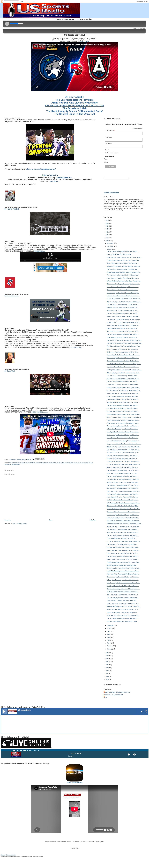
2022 (107, 232)
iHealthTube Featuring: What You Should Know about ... (123, 420)
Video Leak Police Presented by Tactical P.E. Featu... (122, 473)
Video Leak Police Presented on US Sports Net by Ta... (123, 512)
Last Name (108, 143)
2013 (107, 667)
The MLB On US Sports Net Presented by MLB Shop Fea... (124, 343)
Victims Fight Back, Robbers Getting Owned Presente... (123, 355)
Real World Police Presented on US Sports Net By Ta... (123, 331)
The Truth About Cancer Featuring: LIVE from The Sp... (123, 485)
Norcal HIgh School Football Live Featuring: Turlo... (122, 565)
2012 (107, 670)
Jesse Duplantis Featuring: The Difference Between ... (123, 278)
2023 (107, 229)
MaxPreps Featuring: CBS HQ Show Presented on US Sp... (124, 523)
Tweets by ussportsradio (111, 192)
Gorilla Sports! (84, 41)
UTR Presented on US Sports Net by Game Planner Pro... (124, 390)
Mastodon (3, 854)
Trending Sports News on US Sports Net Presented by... (123, 260)
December (110, 243)
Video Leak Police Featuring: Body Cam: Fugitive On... (123, 615)
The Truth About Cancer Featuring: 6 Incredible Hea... (122, 269)
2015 (107, 662)
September (110, 625)
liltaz (105, 697)
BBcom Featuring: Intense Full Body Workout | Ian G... (123, 609)
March (109, 643)
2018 (107, 653)
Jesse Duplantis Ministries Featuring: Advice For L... (122, 497)
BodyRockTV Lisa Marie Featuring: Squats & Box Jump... (124, 266)
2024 (107, 226)
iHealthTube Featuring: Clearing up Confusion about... (122, 328)
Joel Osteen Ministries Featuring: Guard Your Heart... (122, 408)
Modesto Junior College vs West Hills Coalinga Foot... (123, 307)
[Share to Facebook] (42, 459)
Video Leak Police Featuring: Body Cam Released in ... (123, 594)
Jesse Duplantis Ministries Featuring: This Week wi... (122, 438)
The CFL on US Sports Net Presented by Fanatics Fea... (123, 346)
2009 (107, 679)
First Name (108, 137)
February (110, 646)
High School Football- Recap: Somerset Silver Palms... (123, 367)
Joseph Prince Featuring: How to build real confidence (122, 384)
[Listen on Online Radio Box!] (146, 711)
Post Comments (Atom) (20, 523)
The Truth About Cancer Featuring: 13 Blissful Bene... (122, 529)
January (109, 649)
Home (50, 520)
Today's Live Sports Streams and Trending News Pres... (123, 583)
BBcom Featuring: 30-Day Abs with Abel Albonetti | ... (122, 349)
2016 (107, 659)
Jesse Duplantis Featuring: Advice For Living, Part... (122, 600)
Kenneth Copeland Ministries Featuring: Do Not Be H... (123, 361)
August (109, 628)
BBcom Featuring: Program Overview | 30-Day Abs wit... (123, 284)
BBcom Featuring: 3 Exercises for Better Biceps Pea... (123, 393)
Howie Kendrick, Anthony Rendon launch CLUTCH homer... (124, 257)
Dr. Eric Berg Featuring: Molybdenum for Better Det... (122, 352)
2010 (107, 676)
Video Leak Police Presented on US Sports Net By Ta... (123, 491)
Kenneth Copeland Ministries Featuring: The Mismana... (123, 296)
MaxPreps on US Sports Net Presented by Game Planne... (124, 370)
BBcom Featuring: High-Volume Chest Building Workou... (123, 568)
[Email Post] (33, 459)
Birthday (107, 150)
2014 (107, 665)
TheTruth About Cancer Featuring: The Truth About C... (123, 399)
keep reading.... (39, 251)
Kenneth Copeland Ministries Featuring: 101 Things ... (122, 621)
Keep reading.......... (40, 412)
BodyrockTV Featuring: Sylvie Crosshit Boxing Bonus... (123, 589)
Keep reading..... (77, 347)
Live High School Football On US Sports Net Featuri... (123, 586)
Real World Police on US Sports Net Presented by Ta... (123, 452)
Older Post (93, 520)
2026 (107, 220)
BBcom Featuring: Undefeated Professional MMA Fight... (123, 526)
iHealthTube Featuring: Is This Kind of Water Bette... (122, 612)
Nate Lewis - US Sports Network (113, 695)
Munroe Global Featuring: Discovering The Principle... (122, 559)
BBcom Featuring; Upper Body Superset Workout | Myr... (123, 447)
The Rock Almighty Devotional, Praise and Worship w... (123, 275)
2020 (107, 238)
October (109, 249)
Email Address (110, 130)
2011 (107, 673)
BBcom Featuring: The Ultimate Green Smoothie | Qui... (123, 373)
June (108, 634)
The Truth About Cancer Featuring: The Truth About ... (123, 375)
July (108, 631)
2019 (107, 241)
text (106, 162)
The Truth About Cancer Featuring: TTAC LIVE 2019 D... (123, 470)
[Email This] (36, 459)
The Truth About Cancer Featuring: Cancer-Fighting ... (122, 544)
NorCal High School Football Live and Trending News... (123, 482)
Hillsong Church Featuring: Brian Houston (119, 254)
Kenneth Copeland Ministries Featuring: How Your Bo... (123, 518)
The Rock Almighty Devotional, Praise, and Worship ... (123, 251)
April (108, 640)
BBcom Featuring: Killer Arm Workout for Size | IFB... (122, 506)
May (108, 637)
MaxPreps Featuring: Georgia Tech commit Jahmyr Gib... (123, 606)
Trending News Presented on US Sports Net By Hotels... (123, 461)
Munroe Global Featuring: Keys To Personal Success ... (123, 316)
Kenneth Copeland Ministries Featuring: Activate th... (122, 458)
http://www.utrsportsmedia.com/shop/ (41, 169)
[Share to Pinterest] (44, 459)
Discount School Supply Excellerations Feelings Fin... (122, 488)
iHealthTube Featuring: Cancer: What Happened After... (123, 571)
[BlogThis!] (38, 459)
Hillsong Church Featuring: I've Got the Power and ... (122, 429)
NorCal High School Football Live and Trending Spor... (122, 500)
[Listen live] (4, 711)
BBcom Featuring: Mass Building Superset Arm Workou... (124, 417)
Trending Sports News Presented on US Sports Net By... (123, 387)
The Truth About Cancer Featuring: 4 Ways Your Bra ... (123, 304)
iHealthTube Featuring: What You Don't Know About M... (123, 509)
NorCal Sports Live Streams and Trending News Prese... (123, 520)
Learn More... (54, 181)
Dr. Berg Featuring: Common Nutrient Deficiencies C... (123, 592)
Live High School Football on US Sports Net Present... (123, 411)
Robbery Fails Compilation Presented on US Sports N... (123, 402)
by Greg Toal (9, 371)
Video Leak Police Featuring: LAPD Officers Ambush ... (123, 574)
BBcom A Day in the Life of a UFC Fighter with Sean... (123, 467)
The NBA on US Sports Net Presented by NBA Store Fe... (124, 319)
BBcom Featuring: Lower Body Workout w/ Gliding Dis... (123, 550)
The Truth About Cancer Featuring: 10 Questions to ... (122, 287)
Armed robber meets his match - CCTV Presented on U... (123, 272)
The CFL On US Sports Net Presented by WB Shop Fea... (124, 364)
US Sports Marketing (11, 854)
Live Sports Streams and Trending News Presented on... (123, 441)
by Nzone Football (11, 209)
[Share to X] (40, 459)
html (106, 159)
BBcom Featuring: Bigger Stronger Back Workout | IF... (123, 325)
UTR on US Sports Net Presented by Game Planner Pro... (124, 281)
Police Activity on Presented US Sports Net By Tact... (123, 553)
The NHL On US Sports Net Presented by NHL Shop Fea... (124, 340)
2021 (107, 235)
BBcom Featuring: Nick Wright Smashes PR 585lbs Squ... (124, 302)
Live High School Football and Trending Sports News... (123, 432)
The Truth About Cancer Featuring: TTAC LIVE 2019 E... (123, 449)
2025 (107, 223)
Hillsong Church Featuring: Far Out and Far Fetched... (122, 580)
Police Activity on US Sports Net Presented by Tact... (122, 290)
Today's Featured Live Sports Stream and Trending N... (123, 396)
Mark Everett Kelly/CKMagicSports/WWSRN (117, 692)
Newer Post (7, 520)
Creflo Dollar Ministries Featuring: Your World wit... (121, 538)
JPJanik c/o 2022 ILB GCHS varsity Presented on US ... (123, 322)
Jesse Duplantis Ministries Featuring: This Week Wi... (122, 337)
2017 (107, 656)
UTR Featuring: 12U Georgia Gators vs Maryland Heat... (123, 503)
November (110, 246)
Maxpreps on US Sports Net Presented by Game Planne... (124, 444)
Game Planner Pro (64, 178)
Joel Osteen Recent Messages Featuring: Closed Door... (123, 479)
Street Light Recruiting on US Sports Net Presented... (122, 263)
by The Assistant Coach (11, 296)
